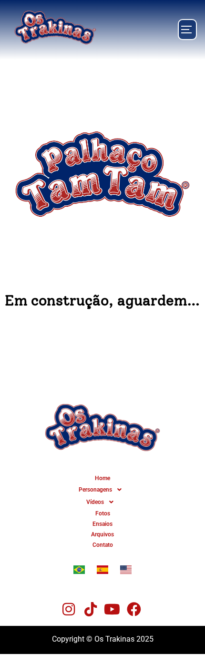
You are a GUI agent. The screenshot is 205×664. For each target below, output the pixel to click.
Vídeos (95, 502)
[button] (102, 489)
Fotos (102, 513)
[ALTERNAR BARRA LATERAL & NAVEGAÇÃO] (187, 29)
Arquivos (102, 534)
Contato (102, 545)
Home (102, 478)
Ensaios (102, 524)
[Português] (79, 571)
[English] (126, 571)
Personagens (95, 489)
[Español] (102, 571)
